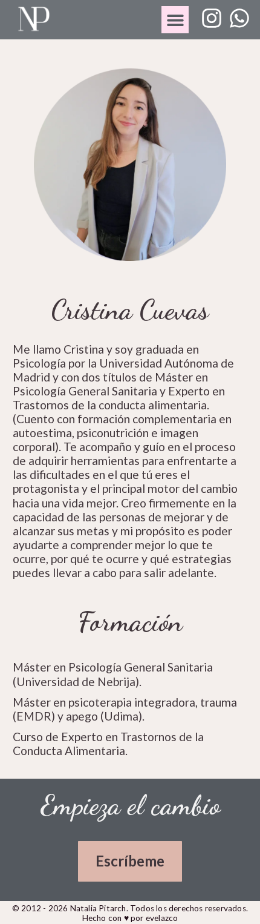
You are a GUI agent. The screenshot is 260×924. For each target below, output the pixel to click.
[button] (175, 19)
